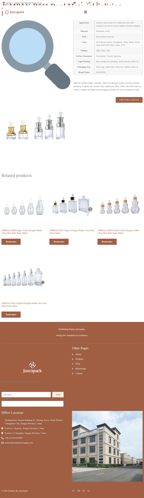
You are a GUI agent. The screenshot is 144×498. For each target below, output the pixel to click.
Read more (11, 241)
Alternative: (6, 399)
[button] (85, 12)
